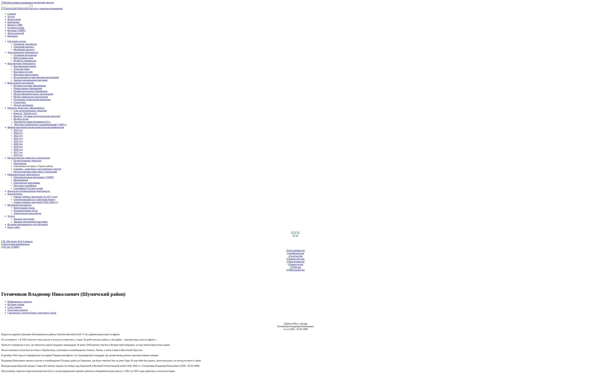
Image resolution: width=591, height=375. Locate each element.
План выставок (22, 69)
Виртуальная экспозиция (20, 83)
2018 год (18, 149)
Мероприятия (21, 180)
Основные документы (25, 44)
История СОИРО (16, 30)
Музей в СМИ (14, 25)
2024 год (18, 133)
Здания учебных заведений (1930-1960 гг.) (36, 202)
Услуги (11, 16)
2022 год (18, 138)
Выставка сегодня (23, 71)
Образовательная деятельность (23, 174)
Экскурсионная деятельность (22, 52)
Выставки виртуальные (26, 74)
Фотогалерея (14, 19)
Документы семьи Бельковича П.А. (32, 121)
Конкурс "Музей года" (25, 113)
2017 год (18, 152)
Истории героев (15, 304)
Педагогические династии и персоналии (28, 158)
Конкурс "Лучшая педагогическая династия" (37, 116)
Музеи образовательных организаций (33, 94)
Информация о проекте (19, 301)
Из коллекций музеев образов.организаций (36, 77)
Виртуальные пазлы (24, 207)
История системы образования (30, 85)
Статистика (20, 102)
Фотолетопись (14, 194)
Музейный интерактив (19, 205)
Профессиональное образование (30, 91)
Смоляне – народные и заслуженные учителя (37, 169)
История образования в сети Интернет (27, 224)
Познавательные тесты (26, 210)
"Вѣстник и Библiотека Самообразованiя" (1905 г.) (40, 124)
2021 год (18, 141)
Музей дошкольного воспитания (31, 96)
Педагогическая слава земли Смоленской (35, 171)
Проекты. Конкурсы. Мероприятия (25, 108)
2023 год (18, 135)
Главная (11, 13)
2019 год (18, 146)
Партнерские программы (27, 182)
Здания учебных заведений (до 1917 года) (35, 196)
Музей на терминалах (25, 60)
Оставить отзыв (15, 27)
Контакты (12, 36)
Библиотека (13, 22)
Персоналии (20, 163)
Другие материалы (23, 105)
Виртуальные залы (23, 58)
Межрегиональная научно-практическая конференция (35, 127)
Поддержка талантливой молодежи (32, 99)
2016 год (18, 155)
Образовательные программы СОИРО (34, 177)
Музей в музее (21, 119)
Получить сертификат (25, 185)
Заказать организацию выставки (31, 80)
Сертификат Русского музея (28, 188)
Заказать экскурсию (24, 219)
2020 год (18, 144)
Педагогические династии (27, 160)
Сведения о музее (16, 41)
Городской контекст (24, 46)
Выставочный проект (25, 66)
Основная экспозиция (25, 55)
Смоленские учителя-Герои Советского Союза (31, 312)
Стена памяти (14, 307)
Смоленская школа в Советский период (34, 199)
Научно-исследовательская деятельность (28, 191)
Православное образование (28, 88)
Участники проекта (17, 310)
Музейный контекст (24, 49)
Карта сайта (13, 227)
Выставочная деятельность (21, 63)
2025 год (18, 130)
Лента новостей (15, 33)
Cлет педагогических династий (30, 110)
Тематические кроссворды (27, 213)
